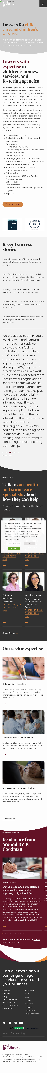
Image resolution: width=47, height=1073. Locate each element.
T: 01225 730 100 (9, 556)
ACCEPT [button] (14, 548)
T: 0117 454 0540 (32, 556)
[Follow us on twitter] (4, 1023)
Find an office (9, 1002)
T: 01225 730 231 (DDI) (12, 553)
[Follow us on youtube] (21, 1023)
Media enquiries (30, 1010)
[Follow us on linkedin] (15, 1023)
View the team (12, 204)
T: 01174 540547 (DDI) (34, 610)
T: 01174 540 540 (32, 613)
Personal (6, 991)
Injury (5, 997)
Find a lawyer (29, 990)
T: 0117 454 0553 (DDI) (12, 605)
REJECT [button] (29, 543)
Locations (28, 1000)
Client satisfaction (11, 1005)
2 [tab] (5, 933)
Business (6, 994)
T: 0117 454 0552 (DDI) (34, 553)
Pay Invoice (8, 1008)
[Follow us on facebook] (10, 1023)
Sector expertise (10, 999)
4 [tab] (10, 933)
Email (5, 559)
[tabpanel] (23, 400)
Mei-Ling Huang (33, 595)
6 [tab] (15, 933)
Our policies (29, 1004)
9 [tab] (23, 933)
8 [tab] (20, 933)
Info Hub (28, 994)
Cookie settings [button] (14, 543)
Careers (27, 997)
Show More (9, 633)
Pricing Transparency (32, 1014)
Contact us (28, 1007)
